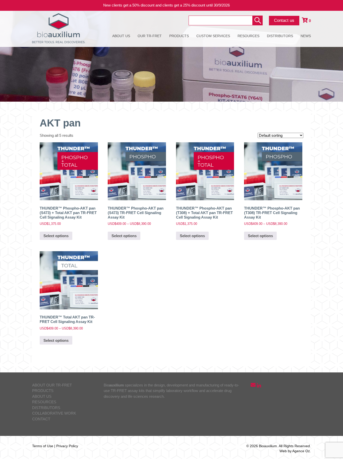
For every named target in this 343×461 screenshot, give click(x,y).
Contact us (284, 20)
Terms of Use (42, 446)
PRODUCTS (179, 36)
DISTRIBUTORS (280, 36)
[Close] (335, 5)
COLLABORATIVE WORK (54, 413)
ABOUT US (121, 36)
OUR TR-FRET (150, 36)
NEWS (306, 36)
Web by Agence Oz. (295, 451)
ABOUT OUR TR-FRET (52, 385)
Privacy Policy (67, 446)
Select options (56, 236)
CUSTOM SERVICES (213, 36)
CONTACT (41, 419)
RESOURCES (248, 36)
